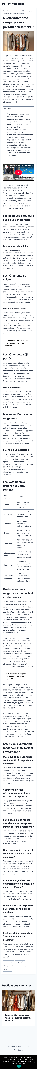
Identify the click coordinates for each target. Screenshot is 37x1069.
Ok (19, 1066)
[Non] (35, 1062)
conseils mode (8, 962)
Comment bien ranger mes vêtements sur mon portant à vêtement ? (18, 1018)
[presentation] (18, 1000)
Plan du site (18, 1050)
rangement (23, 966)
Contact (26, 1046)
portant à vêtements (10, 966)
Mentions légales (14, 1046)
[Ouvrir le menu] (33, 3)
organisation (20, 962)
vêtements (7, 970)
